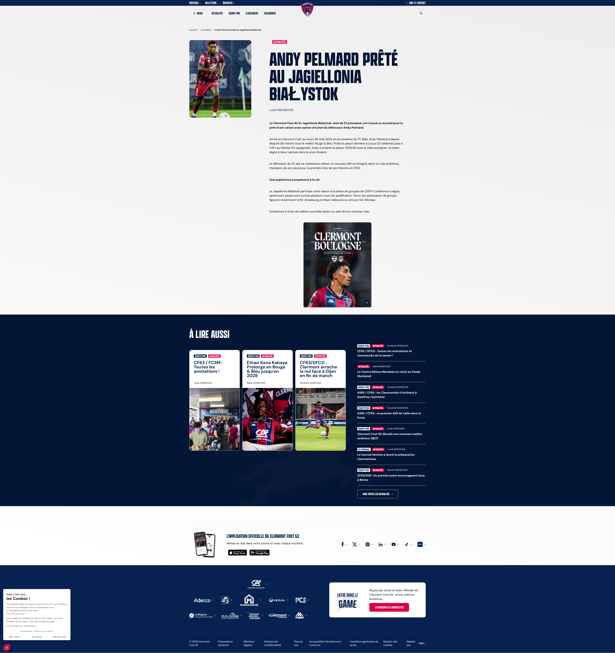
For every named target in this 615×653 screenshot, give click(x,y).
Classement (252, 13)
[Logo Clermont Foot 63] (307, 9)
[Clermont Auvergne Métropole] (255, 615)
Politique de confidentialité (272, 643)
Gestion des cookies (390, 643)
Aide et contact (417, 3)
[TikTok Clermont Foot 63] (408, 544)
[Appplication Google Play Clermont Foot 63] (260, 553)
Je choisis (37, 637)
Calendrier (270, 13)
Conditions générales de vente (364, 643)
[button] (7, 647)
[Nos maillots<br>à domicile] (337, 265)
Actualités (217, 13)
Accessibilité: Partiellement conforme (325, 643)
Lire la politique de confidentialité (20, 626)
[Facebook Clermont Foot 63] (344, 544)
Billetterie (211, 3)
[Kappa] (301, 615)
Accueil (193, 30)
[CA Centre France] (257, 584)
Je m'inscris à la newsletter (389, 607)
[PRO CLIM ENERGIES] (302, 600)
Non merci (14, 637)
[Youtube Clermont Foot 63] (395, 544)
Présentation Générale (225, 643)
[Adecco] (203, 600)
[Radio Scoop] (226, 600)
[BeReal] (421, 544)
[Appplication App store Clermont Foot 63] (237, 553)
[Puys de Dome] (232, 615)
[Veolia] (278, 600)
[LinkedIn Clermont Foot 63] (382, 544)
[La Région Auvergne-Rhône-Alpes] (202, 615)
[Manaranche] (250, 600)
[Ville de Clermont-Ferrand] (279, 615)
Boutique (194, 3)
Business (228, 3)
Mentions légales (249, 643)
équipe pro (234, 13)
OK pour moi (59, 637)
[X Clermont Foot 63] (356, 544)
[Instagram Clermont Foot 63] (369, 544)
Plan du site (298, 643)
